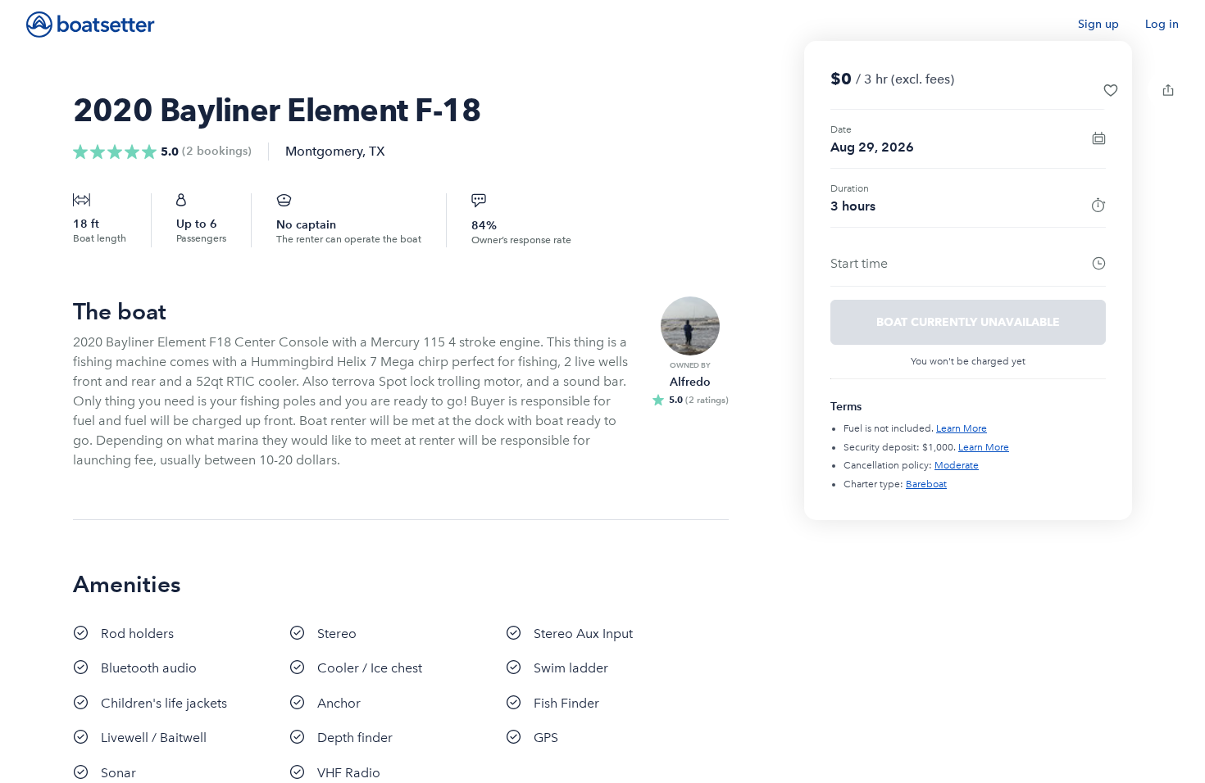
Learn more (961, 428)
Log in (1162, 24)
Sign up (1098, 24)
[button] (1110, 90)
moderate (956, 465)
